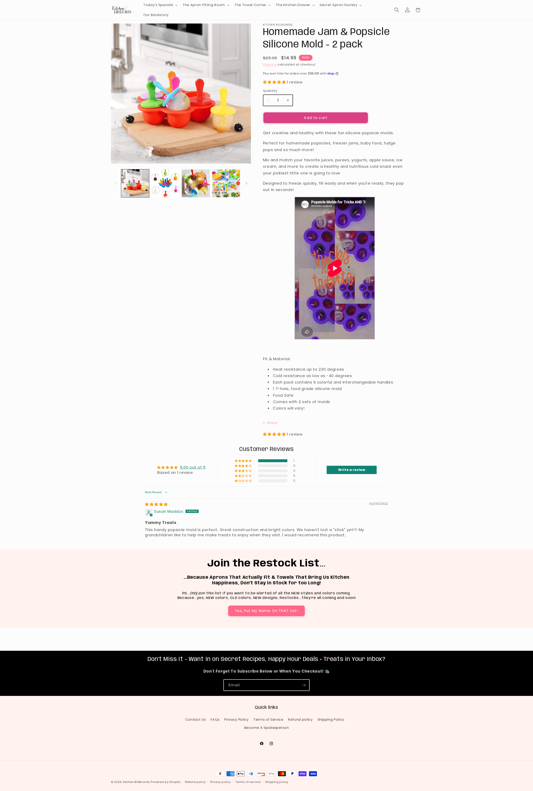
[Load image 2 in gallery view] (165, 183)
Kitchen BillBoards (136, 782)
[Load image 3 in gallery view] (196, 183)
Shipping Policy (331, 719)
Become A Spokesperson (266, 727)
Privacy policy (220, 782)
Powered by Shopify (166, 782)
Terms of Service (268, 719)
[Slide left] (115, 183)
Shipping (269, 65)
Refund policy (300, 719)
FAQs (214, 719)
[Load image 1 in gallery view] (135, 183)
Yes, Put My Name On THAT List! (266, 610)
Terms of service (248, 782)
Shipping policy (276, 782)
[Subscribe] (304, 685)
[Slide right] (246, 183)
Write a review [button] (351, 469)
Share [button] (272, 422)
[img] (156, 504)
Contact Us (195, 719)
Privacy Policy (236, 719)
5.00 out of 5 (193, 467)
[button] (160, 5)
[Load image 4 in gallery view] (226, 183)
